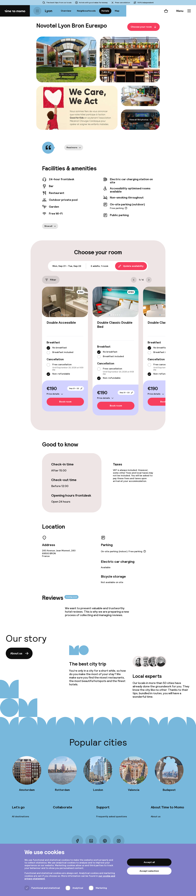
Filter (53, 279)
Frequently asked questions (111, 816)
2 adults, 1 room (99, 266)
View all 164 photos (138, 119)
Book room (65, 401)
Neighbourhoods (86, 10)
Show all (48, 226)
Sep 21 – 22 (74, 388)
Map (117, 10)
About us (16, 653)
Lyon (48, 11)
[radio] (48, 348)
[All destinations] (37, 11)
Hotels (105, 10)
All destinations (20, 816)
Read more (72, 147)
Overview (66, 10)
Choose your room (141, 26)
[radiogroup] (65, 350)
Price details (53, 394)
